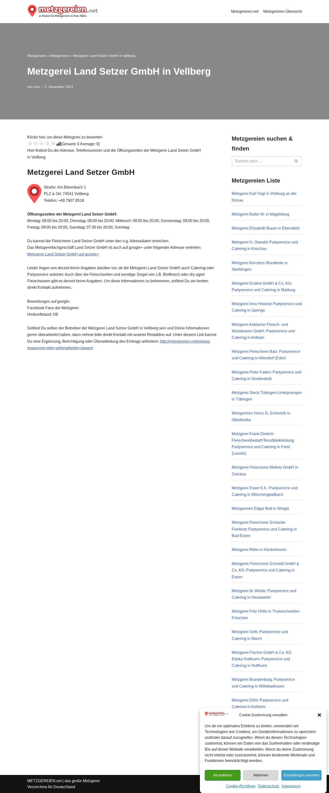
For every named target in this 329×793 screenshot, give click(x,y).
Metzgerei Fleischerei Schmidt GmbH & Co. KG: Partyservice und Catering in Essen (265, 570)
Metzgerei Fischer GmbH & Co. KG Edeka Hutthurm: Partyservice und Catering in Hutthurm (261, 659)
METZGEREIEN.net (44, 781)
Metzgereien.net (244, 11)
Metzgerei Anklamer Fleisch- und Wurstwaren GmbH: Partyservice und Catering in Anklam (263, 331)
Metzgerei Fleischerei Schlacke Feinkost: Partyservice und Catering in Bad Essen (264, 528)
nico (37, 87)
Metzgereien (36, 56)
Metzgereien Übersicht (282, 11)
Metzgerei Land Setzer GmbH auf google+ (63, 254)
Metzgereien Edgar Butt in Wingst (260, 508)
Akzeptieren (222, 775)
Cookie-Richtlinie (241, 786)
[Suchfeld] (296, 161)
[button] (319, 715)
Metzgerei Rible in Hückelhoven (259, 550)
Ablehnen (260, 775)
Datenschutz (268, 786)
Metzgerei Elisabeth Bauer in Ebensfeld (265, 228)
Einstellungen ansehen (301, 775)
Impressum (291, 786)
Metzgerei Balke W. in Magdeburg (260, 214)
